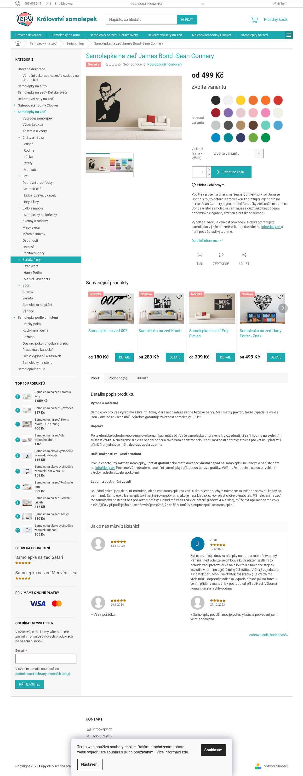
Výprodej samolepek (37, 118)
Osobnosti (30, 240)
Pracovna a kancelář (38, 350)
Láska (28, 157)
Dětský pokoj (32, 324)
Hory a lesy (31, 202)
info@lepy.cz (271, 227)
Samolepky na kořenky (40, 215)
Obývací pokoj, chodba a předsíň (46, 343)
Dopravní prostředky (38, 183)
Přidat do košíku (234, 172)
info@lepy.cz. (105, 468)
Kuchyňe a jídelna (35, 330)
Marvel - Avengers (37, 279)
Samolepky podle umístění (38, 317)
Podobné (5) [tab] (118, 378)
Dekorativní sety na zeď (35, 99)
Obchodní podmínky (147, 4)
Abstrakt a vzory (35, 131)
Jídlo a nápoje (33, 208)
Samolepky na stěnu (37, 362)
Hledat (187, 20)
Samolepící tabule (31, 369)
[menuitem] (28, 35)
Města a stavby (34, 234)
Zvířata (28, 298)
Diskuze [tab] (142, 378)
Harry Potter (33, 273)
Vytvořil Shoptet (276, 766)
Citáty (28, 163)
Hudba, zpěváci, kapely (39, 195)
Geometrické (32, 189)
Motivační (31, 170)
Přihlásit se (29, 684)
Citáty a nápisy (34, 137)
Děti (25, 176)
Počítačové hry (34, 253)
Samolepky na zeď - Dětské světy (43, 92)
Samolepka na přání (37, 305)
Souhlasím (213, 750)
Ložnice (28, 337)
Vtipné (28, 144)
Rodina (29, 150)
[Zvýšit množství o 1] (208, 169)
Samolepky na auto (32, 86)
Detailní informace (205, 241)
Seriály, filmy (32, 260)
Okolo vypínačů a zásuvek (42, 356)
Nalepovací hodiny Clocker (38, 105)
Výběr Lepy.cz (33, 124)
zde (185, 752)
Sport (27, 285)
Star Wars (31, 266)
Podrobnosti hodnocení (164, 64)
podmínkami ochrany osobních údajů (42, 674)
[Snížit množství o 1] (208, 175)
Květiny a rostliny (35, 221)
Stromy (28, 292)
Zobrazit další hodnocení (267, 635)
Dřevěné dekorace (31, 69)
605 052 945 (102, 736)
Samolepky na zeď (32, 112)
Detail (124, 357)
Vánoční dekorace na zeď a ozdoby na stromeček (51, 78)
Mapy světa (31, 227)
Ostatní (28, 247)
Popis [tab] (95, 378)
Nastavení (89, 764)
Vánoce (28, 311)
